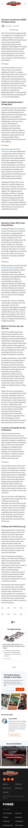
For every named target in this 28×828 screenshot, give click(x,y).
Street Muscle (19, 825)
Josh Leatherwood (7, 658)
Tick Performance (8, 268)
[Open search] (25, 3)
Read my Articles (14, 735)
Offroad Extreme (8, 825)
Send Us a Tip (7, 788)
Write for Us (18, 788)
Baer (21, 186)
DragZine (5, 817)
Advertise (6, 792)
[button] (14, 30)
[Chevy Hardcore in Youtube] (12, 779)
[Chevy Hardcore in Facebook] (8, 779)
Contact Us (18, 784)
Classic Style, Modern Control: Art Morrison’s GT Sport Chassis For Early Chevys (14, 646)
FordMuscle (6, 821)
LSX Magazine (19, 821)
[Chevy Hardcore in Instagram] (4, 779)
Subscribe (20, 689)
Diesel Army (18, 813)
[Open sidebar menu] (2, 4)
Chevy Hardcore (7, 813)
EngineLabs (18, 817)
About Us (5, 784)
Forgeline (4, 124)
